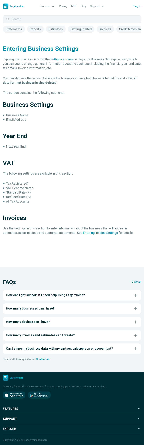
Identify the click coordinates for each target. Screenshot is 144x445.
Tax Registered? (17, 183)
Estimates (56, 29)
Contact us (42, 359)
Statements (14, 29)
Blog (83, 6)
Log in (137, 6)
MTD (74, 6)
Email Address (16, 119)
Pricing (63, 6)
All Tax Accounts (17, 201)
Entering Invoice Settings (100, 233)
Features (45, 6)
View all (136, 281)
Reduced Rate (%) (18, 197)
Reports (35, 29)
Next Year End (16, 146)
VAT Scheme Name (19, 188)
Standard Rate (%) (18, 192)
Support (94, 6)
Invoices (105, 29)
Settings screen (61, 59)
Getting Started (81, 29)
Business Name (17, 115)
